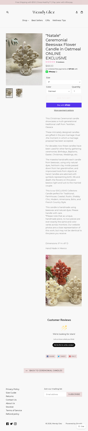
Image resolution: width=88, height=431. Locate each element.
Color (48, 87)
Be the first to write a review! (64, 345)
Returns (10, 396)
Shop (25, 20)
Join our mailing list (53, 389)
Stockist (10, 407)
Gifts (47, 20)
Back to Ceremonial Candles (45, 371)
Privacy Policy (12, 389)
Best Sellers (37, 20)
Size (48, 77)
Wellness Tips (59, 20)
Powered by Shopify (74, 424)
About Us (10, 403)
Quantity (76, 87)
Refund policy (12, 414)
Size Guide (11, 393)
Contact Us (11, 400)
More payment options (64, 110)
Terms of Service (14, 410)
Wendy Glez (57, 424)
